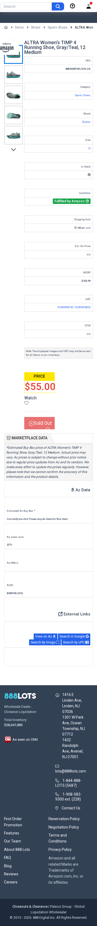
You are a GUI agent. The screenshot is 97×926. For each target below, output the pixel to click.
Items (19, 27)
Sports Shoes (57, 27)
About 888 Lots (17, 849)
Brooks (86, 121)
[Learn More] (72, 6)
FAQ (7, 857)
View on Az (44, 636)
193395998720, (65, 307)
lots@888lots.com (70, 771)
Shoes (35, 27)
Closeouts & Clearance (30, 906)
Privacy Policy (60, 849)
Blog (8, 866)
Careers (11, 882)
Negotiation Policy (63, 827)
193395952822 (82, 307)
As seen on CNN (25, 739)
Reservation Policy (64, 819)
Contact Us (71, 808)
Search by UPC (74, 642)
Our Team (12, 841)
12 (89, 148)
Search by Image (43, 642)
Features (11, 833)
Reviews (11, 874)
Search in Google (73, 636)
